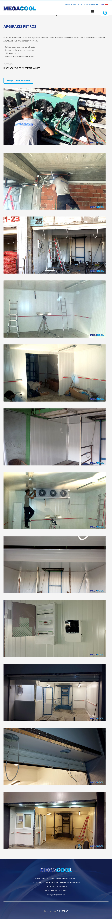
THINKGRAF (62, 911)
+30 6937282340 (91, 4)
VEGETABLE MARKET (31, 68)
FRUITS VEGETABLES (12, 68)
